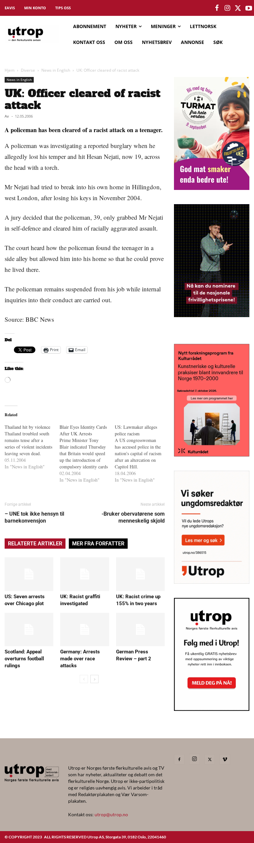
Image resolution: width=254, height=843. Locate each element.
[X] (209, 759)
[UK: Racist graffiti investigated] (84, 574)
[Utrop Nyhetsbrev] (211, 709)
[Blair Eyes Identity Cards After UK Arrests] (87, 453)
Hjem (10, 70)
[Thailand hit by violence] (32, 447)
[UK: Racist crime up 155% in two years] (140, 574)
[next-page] (94, 679)
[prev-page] (84, 679)
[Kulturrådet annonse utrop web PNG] (211, 454)
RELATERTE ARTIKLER (35, 543)
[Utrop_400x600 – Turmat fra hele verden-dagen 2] (211, 187)
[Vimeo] (225, 759)
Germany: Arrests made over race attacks (80, 659)
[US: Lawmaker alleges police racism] (142, 453)
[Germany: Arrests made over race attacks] (84, 629)
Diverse (28, 70)
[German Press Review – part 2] (140, 629)
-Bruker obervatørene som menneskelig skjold (133, 517)
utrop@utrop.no (111, 814)
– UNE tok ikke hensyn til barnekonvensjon (34, 517)
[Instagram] (194, 759)
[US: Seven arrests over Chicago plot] (29, 574)
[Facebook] (179, 759)
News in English (55, 70)
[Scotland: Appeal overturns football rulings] (29, 629)
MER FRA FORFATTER (98, 543)
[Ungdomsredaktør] (211, 581)
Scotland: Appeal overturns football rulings (24, 659)
